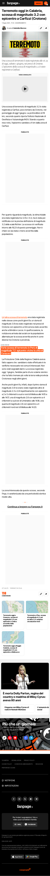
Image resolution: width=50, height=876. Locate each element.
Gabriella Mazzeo (19, 28)
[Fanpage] (25, 806)
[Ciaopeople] (25, 869)
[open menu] (2, 3)
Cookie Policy (7, 764)
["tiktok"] (4, 738)
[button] (46, 28)
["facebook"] (26, 738)
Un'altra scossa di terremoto (14, 317)
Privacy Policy (29, 760)
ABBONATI (38, 3)
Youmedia (5, 760)
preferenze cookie (8, 768)
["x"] (20, 738)
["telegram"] (31, 738)
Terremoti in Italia (16, 588)
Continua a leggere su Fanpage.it (25, 506)
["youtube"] (15, 738)
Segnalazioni (16, 760)
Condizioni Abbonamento (24, 764)
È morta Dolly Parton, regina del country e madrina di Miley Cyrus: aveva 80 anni (24, 697)
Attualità (5, 588)
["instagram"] (10, 738)
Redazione (39, 764)
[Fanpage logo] (13, 3)
